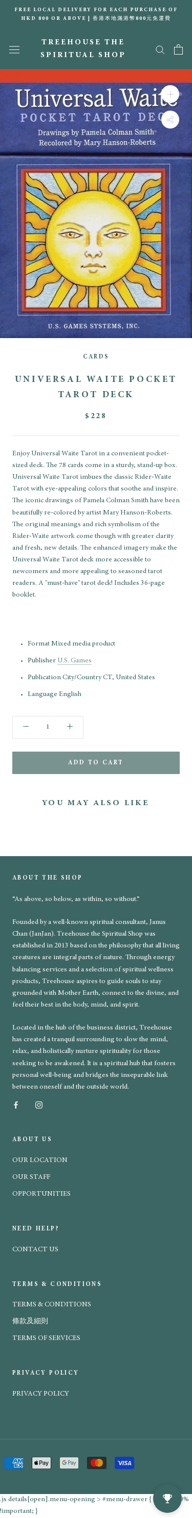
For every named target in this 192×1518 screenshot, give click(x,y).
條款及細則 (30, 1321)
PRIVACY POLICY (40, 1394)
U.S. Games (74, 660)
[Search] (160, 49)
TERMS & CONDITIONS (51, 1304)
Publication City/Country (64, 677)
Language (42, 694)
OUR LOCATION (40, 1160)
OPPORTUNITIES (41, 1194)
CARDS (96, 357)
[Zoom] (170, 93)
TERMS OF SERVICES (46, 1338)
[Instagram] (38, 1105)
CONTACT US (35, 1249)
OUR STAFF (31, 1177)
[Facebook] (15, 1105)
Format (39, 644)
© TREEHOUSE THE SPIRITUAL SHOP (77, 1405)
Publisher (42, 660)
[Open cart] (178, 49)
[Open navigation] (14, 49)
